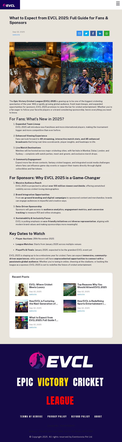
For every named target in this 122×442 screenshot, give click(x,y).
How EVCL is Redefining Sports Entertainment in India (91, 304)
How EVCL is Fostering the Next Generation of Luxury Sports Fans (42, 304)
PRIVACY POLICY (57, 416)
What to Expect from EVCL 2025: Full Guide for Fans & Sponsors (43, 320)
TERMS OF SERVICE (31, 416)
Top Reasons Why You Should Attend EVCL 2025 (92, 286)
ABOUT (98, 416)
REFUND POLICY (80, 416)
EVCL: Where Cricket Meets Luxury (40, 286)
